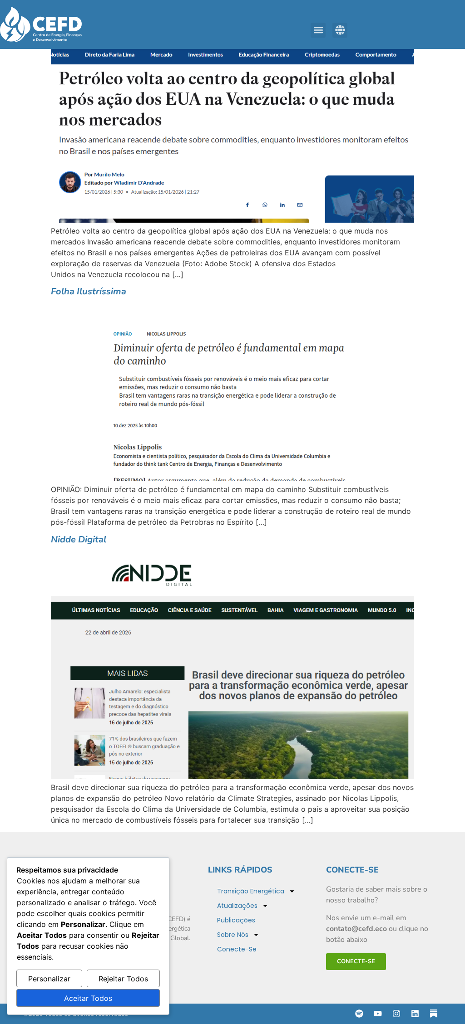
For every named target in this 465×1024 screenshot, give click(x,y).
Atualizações (237, 905)
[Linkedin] (415, 1013)
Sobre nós (232, 934)
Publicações (236, 920)
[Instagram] (396, 1013)
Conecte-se (237, 949)
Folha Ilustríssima (88, 291)
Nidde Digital (78, 539)
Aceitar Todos (88, 998)
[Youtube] (378, 1013)
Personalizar (49, 978)
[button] (318, 30)
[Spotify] (359, 1013)
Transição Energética (250, 891)
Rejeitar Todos (123, 978)
